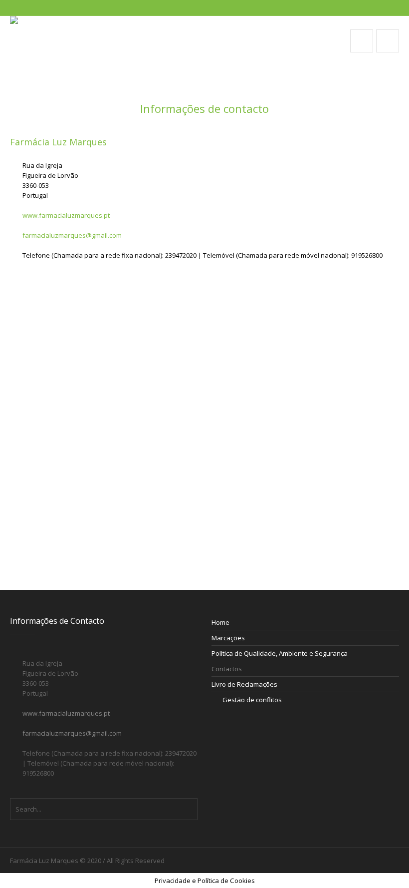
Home (220, 622)
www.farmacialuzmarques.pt (66, 215)
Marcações (228, 637)
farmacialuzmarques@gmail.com (72, 235)
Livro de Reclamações (244, 684)
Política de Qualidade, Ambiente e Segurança (279, 653)
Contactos (226, 668)
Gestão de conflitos (252, 699)
